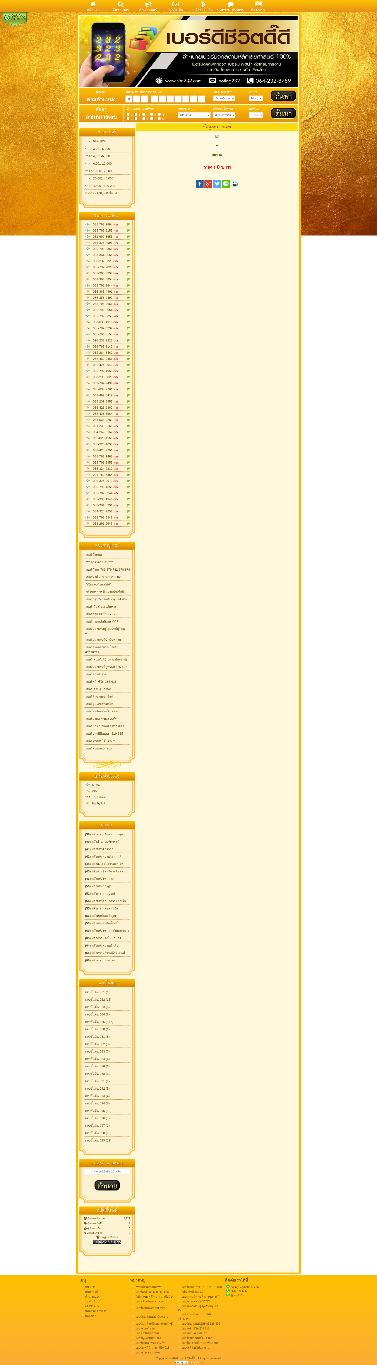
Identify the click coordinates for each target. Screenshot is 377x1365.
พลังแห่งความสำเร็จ (101, 945)
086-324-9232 (104, 468)
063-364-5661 (104, 255)
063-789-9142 (104, 346)
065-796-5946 (104, 517)
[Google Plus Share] (208, 186)
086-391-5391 (104, 505)
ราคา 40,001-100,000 (100, 186)
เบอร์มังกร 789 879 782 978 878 (107, 569)
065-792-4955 (104, 371)
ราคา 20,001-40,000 (99, 178)
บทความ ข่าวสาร (95, 1311)
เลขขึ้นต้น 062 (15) (98, 999)
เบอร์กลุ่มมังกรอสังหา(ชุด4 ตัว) (106, 599)
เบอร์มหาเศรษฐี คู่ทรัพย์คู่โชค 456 (105, 631)
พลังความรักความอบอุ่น (104, 834)
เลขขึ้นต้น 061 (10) (98, 992)
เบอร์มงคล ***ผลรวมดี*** (101, 718)
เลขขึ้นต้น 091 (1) (97, 1081)
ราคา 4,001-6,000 (97, 156)
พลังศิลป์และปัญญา (101, 916)
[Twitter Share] (217, 186)
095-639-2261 (104, 389)
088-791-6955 (104, 462)
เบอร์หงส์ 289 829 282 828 (103, 577)
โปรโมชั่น (90, 1301)
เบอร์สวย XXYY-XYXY (100, 614)
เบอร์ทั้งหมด (93, 554)
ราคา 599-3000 (95, 141)
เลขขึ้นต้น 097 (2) (97, 1125)
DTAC (95, 785)
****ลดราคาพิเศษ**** (99, 562)
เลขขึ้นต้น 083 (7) (97, 1051)
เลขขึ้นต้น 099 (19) (98, 1140)
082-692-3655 (104, 236)
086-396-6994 (104, 279)
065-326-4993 (104, 242)
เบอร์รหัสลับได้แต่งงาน (101, 741)
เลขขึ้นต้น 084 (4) (97, 1059)
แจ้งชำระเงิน (92, 1306)
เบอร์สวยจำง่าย (95, 674)
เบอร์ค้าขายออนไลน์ (99, 696)
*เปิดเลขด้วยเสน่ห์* (98, 584)
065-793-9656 (104, 303)
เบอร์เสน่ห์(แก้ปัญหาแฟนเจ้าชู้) (106, 659)
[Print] (234, 186)
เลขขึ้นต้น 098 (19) (98, 1133)
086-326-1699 (104, 444)
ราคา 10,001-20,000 (99, 171)
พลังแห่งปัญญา (98, 886)
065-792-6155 (104, 230)
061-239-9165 (104, 426)
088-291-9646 (104, 523)
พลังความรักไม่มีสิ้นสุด (103, 938)
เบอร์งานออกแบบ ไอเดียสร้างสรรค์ (101, 649)
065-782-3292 (104, 328)
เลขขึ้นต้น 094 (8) (97, 1103)
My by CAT (98, 803)
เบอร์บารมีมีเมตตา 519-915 (104, 733)
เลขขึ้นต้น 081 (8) (97, 1036)
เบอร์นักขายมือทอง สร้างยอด (104, 726)
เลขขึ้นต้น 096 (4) (97, 1118)
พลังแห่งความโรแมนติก (104, 856)
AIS (93, 791)
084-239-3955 (104, 401)
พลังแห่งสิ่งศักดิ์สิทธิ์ (101, 923)
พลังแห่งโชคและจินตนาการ (107, 930)
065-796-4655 (104, 487)
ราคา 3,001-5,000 (97, 148)
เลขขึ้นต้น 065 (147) (99, 1022)
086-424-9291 (104, 450)
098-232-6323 (104, 261)
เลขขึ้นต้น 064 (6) (97, 1014)
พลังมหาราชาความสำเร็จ (105, 901)
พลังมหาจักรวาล (99, 849)
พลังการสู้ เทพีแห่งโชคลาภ (106, 871)
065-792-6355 (104, 316)
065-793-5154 (104, 334)
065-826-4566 (104, 438)
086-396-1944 (104, 499)
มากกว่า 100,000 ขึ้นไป (101, 193)
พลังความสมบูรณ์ (100, 893)
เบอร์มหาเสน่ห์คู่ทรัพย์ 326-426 (106, 667)
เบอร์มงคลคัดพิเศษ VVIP (101, 621)
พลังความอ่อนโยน (100, 960)
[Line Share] (226, 186)
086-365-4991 (104, 291)
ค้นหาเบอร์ (91, 1291)
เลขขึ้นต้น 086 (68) (98, 1066)
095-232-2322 (104, 340)
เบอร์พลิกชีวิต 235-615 (101, 681)
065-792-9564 (104, 224)
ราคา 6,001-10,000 (98, 163)
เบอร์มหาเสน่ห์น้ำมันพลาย (103, 640)
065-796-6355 (104, 249)
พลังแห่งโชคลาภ (99, 878)
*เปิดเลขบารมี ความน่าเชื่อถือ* (106, 592)
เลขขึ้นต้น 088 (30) (98, 1073)
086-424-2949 (104, 365)
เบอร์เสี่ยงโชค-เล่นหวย (101, 606)
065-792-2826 (104, 267)
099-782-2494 (104, 383)
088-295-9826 (104, 377)
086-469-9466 (104, 358)
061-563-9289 (104, 419)
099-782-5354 (104, 474)
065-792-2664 (104, 310)
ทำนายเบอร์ (92, 1296)
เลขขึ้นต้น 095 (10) (98, 1110)
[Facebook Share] (200, 186)
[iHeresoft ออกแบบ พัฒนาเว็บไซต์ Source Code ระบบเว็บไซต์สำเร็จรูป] (188, 1363)
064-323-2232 (104, 511)
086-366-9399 (104, 273)
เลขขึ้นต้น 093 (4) (97, 1096)
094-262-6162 (104, 432)
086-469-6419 (104, 395)
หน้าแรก (90, 1287)
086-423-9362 (104, 407)
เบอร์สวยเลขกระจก (98, 748)
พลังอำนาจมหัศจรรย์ (102, 841)
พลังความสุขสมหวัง (101, 908)
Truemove (98, 797)
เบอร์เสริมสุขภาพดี (98, 689)
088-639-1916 (104, 322)
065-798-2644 (104, 285)
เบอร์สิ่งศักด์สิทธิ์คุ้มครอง (101, 711)
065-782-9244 (104, 493)
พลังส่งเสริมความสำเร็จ (104, 864)
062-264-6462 (104, 352)
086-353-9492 (104, 297)
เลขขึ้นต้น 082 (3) (97, 1044)
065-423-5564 (104, 413)
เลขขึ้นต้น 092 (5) (97, 1088)
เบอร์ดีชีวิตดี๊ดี (187, 1358)
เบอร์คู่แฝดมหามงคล (99, 704)
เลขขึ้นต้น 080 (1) (97, 1029)
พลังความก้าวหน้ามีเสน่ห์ (105, 953)
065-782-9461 (104, 456)
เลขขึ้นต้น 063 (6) (97, 1007)
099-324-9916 (104, 481)
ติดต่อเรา (90, 1315)
